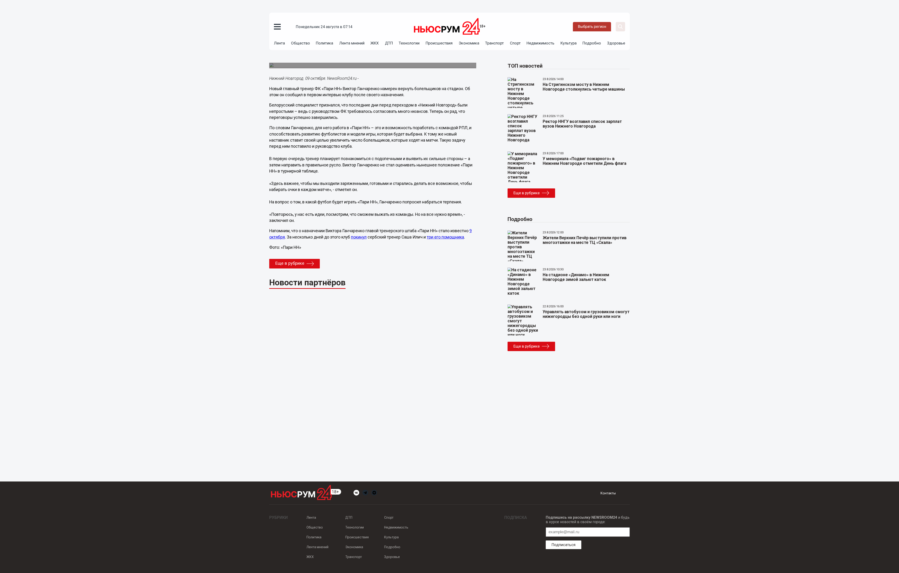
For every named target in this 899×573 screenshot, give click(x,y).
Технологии (409, 43)
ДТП (389, 43)
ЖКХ (374, 43)
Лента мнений (352, 43)
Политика (324, 43)
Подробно (591, 43)
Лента (279, 43)
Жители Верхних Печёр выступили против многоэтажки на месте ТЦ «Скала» (584, 240)
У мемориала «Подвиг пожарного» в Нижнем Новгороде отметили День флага (584, 161)
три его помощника (445, 237)
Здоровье (616, 43)
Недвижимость (540, 43)
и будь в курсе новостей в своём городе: (588, 519)
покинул (359, 237)
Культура (568, 43)
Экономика (469, 43)
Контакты (608, 493)
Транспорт (494, 43)
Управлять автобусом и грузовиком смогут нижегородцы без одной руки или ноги (586, 314)
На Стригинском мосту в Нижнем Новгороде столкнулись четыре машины (584, 87)
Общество (300, 43)
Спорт (515, 43)
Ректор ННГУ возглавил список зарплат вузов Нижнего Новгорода (582, 124)
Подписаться (563, 544)
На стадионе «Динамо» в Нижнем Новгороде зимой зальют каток (576, 277)
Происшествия (439, 43)
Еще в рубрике (289, 263)
